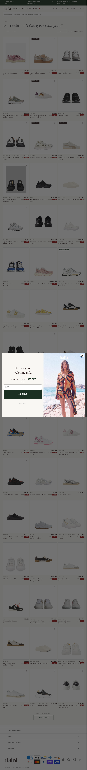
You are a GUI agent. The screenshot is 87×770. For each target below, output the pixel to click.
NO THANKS (22, 404)
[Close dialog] (81, 356)
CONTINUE (22, 394)
